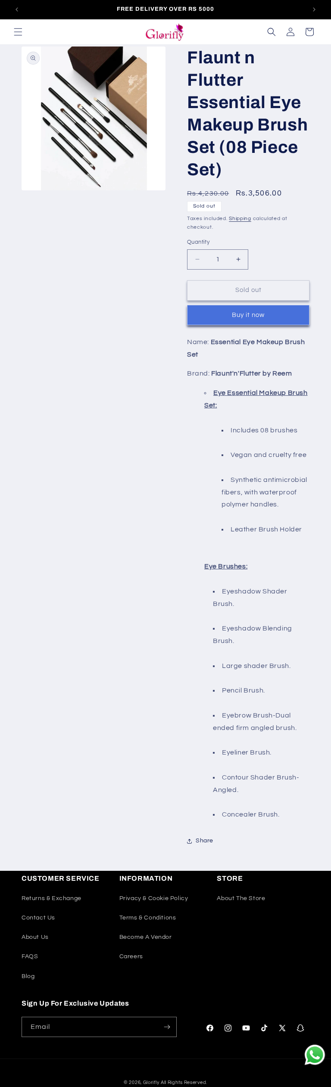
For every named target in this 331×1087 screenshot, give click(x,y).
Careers (131, 956)
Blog (28, 976)
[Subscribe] (166, 1027)
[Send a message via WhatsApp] (315, 1055)
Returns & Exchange (51, 898)
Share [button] (204, 841)
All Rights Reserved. (184, 1082)
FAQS (30, 956)
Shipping (240, 218)
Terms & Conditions (147, 918)
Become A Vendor (145, 937)
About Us (35, 937)
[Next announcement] (314, 9)
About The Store (241, 898)
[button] (18, 31)
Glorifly (151, 1082)
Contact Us (38, 918)
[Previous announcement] (16, 9)
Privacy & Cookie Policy (153, 898)
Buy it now (248, 315)
